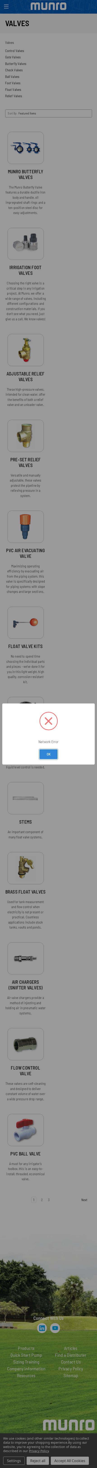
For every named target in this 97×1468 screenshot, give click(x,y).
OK (49, 754)
